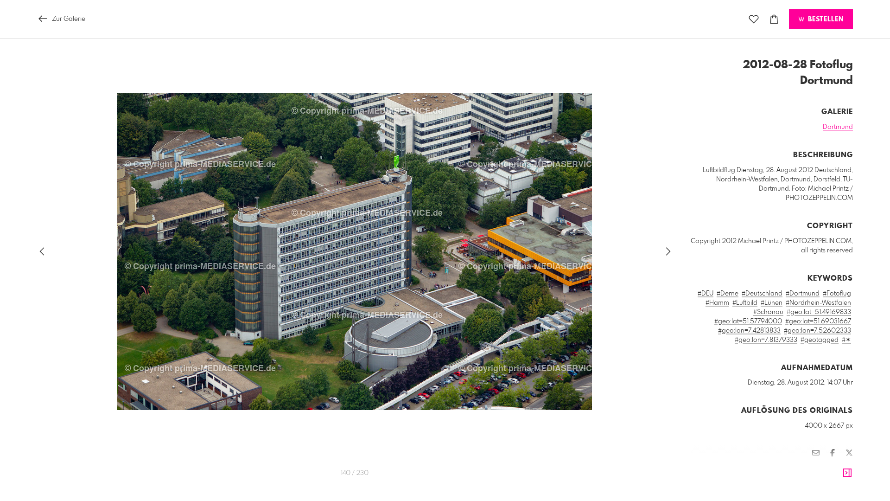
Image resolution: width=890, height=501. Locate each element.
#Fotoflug (837, 293)
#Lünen (771, 303)
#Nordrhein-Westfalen (818, 303)
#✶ (846, 340)
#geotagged (820, 340)
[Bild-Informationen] (847, 473)
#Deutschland (762, 293)
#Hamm (717, 303)
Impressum (801, 480)
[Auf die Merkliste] (753, 19)
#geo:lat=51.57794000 (748, 321)
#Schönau (768, 312)
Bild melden (837, 467)
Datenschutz (837, 480)
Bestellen (825, 19)
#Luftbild (744, 303)
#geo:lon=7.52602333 (817, 331)
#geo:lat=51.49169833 (819, 312)
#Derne (727, 293)
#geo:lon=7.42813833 (749, 331)
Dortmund (838, 127)
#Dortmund (803, 293)
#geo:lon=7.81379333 (766, 340)
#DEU (705, 293)
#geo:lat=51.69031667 (818, 321)
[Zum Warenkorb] (774, 19)
